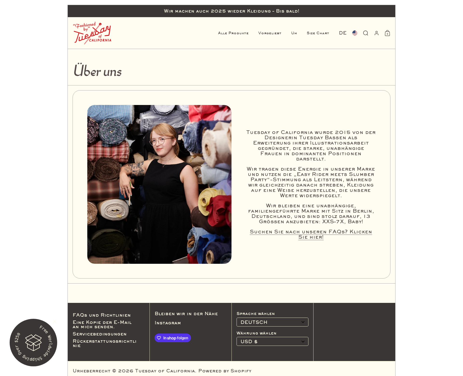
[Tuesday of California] (92, 33)
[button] (342, 33)
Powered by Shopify (224, 371)
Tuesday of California (165, 371)
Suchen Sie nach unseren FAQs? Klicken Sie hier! (311, 234)
